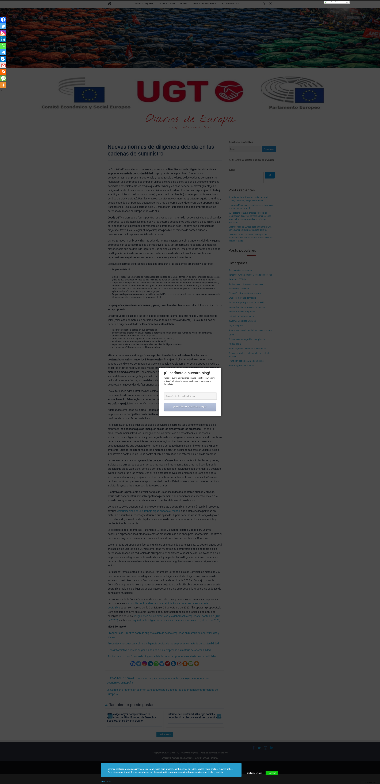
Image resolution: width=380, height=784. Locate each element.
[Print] (3, 72)
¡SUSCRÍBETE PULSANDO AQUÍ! (190, 406)
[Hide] (1, 91)
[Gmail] (3, 65)
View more (106, 781)
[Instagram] (3, 33)
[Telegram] (3, 52)
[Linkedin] (3, 39)
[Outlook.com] (3, 59)
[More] (3, 85)
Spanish (334, 1)
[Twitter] (3, 26)
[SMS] (3, 78)
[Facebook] (3, 20)
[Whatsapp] (3, 46)
